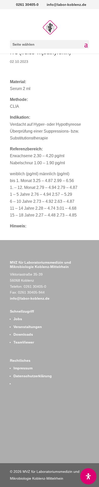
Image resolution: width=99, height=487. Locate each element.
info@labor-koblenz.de (30, 298)
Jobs (17, 319)
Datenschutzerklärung (32, 376)
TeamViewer (23, 342)
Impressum (22, 368)
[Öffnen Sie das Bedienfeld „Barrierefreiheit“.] (88, 476)
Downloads (23, 334)
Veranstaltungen (27, 327)
